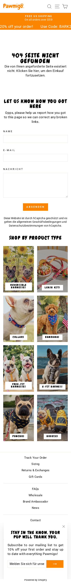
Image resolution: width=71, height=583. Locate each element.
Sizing (35, 464)
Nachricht (13, 169)
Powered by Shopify (35, 579)
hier (36, 71)
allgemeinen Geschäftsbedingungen (39, 221)
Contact (35, 520)
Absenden (35, 206)
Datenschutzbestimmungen (26, 225)
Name (8, 131)
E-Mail (9, 150)
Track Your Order (35, 457)
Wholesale (36, 495)
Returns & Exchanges (36, 470)
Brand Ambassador (35, 501)
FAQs (35, 489)
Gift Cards (35, 476)
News (35, 508)
